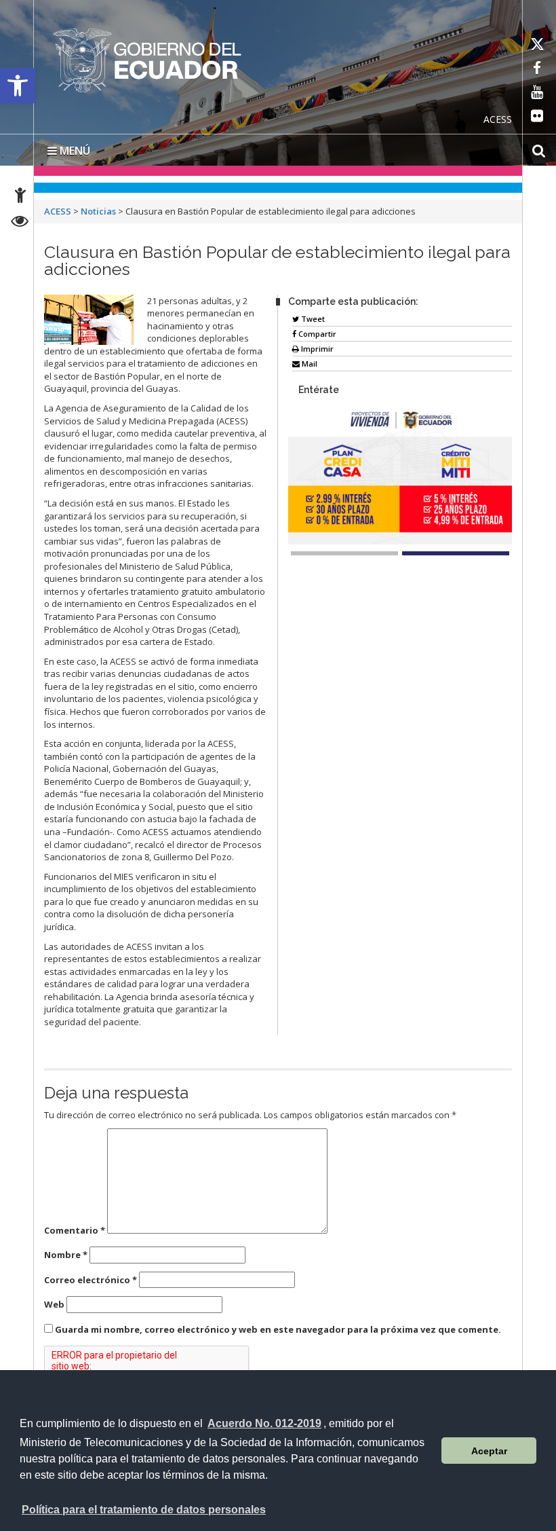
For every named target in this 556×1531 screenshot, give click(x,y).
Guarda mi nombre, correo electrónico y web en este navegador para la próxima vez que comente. (278, 1329)
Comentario (74, 1230)
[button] (17, 85)
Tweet (312, 319)
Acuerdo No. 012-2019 (264, 1423)
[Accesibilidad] (20, 197)
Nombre (65, 1255)
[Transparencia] (20, 223)
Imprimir (316, 349)
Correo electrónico (90, 1280)
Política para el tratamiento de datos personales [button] (144, 1509)
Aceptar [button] (489, 1450)
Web (54, 1304)
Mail (308, 363)
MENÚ (73, 150)
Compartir (316, 334)
